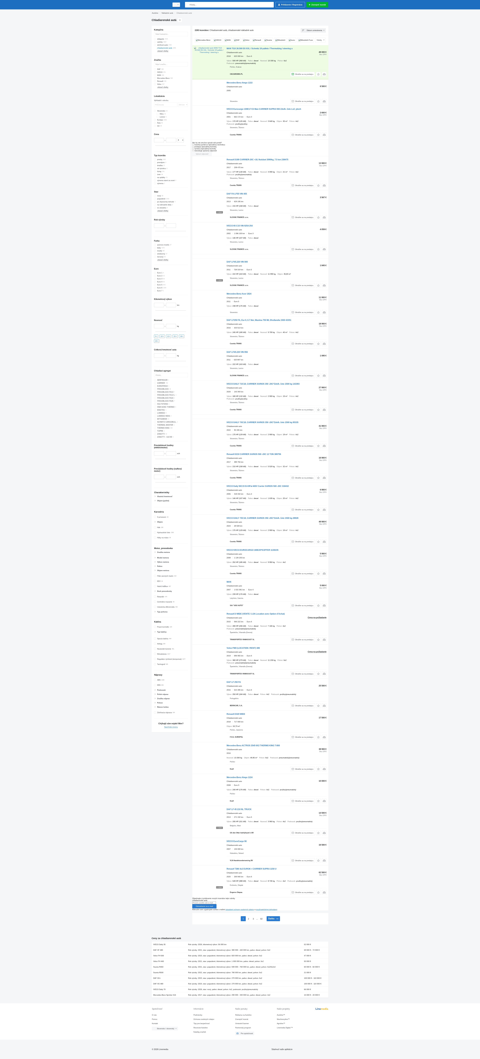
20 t (156, 341)
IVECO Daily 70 (159, 989)
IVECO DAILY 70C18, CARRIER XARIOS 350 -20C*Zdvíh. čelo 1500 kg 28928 (262, 518)
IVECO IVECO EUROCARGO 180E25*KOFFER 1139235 (252, 550)
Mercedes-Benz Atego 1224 (239, 777)
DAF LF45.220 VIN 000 (237, 262)
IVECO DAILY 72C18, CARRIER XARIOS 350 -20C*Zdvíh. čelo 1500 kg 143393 (263, 384)
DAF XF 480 (158, 950)
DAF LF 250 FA (234, 682)
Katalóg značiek (200, 1032)
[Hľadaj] (187, 4)
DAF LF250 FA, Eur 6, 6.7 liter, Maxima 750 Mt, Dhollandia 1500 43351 (259, 320)
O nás (154, 1015)
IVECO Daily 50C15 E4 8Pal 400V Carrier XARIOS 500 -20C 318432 (258, 486)
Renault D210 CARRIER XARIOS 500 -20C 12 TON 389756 (254, 454)
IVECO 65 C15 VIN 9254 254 (240, 226)
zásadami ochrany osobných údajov (240, 909)
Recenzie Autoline (201, 1028)
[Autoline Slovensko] (160, 5)
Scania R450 (158, 967)
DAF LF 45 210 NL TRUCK (239, 809)
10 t (162, 336)
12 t (168, 336)
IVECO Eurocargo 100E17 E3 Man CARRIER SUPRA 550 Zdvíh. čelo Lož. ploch (264, 109)
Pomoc (154, 1019)
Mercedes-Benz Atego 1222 (239, 83)
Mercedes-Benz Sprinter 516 (164, 995)
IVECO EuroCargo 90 (237, 841)
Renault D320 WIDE (236, 714)
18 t (181, 336)
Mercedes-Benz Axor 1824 (239, 294)
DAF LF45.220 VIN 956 (237, 352)
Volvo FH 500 (158, 956)
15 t (175, 336)
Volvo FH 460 (158, 961)
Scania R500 (158, 972)
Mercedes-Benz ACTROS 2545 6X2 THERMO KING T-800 (253, 745)
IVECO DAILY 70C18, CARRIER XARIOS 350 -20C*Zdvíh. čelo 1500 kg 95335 (262, 422)
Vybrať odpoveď (202, 154)
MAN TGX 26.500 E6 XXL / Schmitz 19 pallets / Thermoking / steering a (259, 48)
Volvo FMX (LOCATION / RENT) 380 (243, 648)
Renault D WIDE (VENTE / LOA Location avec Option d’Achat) (256, 614)
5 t (156, 336)
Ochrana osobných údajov (204, 1019)
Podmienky (198, 1015)
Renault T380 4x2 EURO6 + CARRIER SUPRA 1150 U (251, 869)
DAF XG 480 (158, 984)
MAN (229, 582)
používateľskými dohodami (266, 909)
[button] (318, 74)
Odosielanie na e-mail (204, 906)
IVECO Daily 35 (159, 944)
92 (261, 919)
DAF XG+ (157, 978)
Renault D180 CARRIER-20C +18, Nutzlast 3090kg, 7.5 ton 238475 (257, 160)
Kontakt (155, 1023)
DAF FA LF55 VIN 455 (237, 194)
